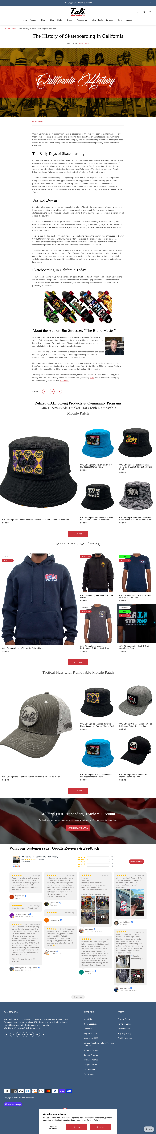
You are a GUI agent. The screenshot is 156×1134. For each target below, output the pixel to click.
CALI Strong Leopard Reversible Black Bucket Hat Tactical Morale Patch (96, 519)
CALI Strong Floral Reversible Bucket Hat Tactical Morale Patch (96, 466)
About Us (88, 1019)
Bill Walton (64, 380)
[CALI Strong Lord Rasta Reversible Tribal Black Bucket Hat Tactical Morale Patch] (136, 442)
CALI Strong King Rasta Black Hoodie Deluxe (96, 596)
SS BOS (53, 952)
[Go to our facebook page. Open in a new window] (6, 1034)
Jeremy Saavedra (22, 914)
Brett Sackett (125, 988)
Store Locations (90, 1024)
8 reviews (123, 924)
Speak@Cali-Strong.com (29, 1028)
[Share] (44, 391)
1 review (18, 898)
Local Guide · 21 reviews (58, 954)
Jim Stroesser (84, 43)
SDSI (92, 377)
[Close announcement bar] (150, 2)
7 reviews (53, 905)
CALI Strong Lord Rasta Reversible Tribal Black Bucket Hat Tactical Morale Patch (136, 467)
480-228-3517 (10, 1028)
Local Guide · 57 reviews (24, 917)
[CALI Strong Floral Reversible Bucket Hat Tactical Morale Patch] (97, 442)
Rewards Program (91, 1050)
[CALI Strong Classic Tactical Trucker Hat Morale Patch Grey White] (39, 728)
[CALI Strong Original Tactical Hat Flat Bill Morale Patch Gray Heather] (136, 701)
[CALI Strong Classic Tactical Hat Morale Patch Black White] (136, 752)
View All (78, 534)
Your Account (89, 1069)
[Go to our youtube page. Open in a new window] (31, 1034)
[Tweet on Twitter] (59, 391)
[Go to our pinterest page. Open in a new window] (37, 1034)
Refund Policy (124, 1029)
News (14, 28)
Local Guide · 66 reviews (128, 990)
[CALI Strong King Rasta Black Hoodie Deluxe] (97, 572)
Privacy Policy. (93, 1120)
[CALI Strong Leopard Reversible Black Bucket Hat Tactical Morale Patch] (97, 495)
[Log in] (137, 12)
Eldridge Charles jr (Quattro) (26, 968)
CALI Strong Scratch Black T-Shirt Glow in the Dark (134, 647)
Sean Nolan (19, 896)
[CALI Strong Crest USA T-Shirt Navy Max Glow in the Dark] (136, 572)
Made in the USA (91, 1038)
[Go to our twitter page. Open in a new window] (18, 1034)
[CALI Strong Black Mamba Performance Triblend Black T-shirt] (97, 623)
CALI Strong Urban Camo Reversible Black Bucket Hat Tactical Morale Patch (136, 519)
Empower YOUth (91, 1033)
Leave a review (136, 862)
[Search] (144, 12)
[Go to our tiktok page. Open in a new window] (25, 1034)
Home (7, 28)
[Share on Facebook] (52, 391)
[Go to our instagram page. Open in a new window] (12, 1034)
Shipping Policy (124, 1033)
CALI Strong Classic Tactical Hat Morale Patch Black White (133, 776)
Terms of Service (125, 1024)
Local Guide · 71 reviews (93, 932)
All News (39, 121)
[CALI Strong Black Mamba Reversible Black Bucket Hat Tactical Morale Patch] (39, 469)
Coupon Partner (90, 1064)
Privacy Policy (124, 1019)
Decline (100, 1127)
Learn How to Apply (78, 828)
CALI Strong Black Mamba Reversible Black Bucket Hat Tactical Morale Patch (35, 520)
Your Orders (89, 1074)
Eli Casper (89, 929)
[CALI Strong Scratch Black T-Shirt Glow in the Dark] (136, 623)
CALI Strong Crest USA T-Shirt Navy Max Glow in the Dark (135, 596)
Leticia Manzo (125, 922)
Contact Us (88, 1029)
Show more (78, 997)
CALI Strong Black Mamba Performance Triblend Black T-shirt (95, 647)
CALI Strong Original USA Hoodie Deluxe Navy (22, 648)
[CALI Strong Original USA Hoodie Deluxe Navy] (39, 599)
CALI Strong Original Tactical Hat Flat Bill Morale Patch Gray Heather (135, 725)
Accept (77, 1127)
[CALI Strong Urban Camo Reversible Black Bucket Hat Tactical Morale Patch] (136, 495)
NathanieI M (54, 920)
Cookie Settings (125, 1038)
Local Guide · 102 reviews (24, 970)
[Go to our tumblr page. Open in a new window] (43, 1034)
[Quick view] (74, 426)
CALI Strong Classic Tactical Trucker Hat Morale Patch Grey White (31, 777)
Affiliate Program (91, 1060)
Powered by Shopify (26, 1098)
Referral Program (91, 1055)
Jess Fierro (54, 903)
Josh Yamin (89, 971)
